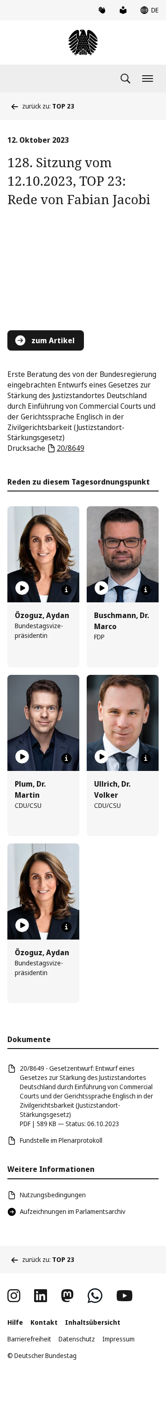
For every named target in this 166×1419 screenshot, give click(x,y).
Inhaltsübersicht (92, 1322)
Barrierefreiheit (29, 1338)
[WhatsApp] (95, 1295)
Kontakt (44, 1322)
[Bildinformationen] (66, 589)
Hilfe (15, 1322)
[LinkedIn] (40, 1295)
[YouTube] (124, 1295)
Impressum (118, 1338)
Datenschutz (77, 1338)
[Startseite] (83, 42)
